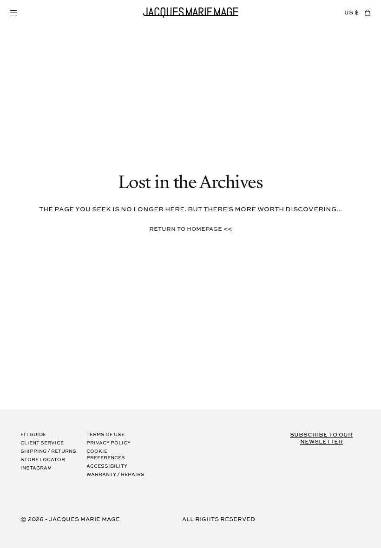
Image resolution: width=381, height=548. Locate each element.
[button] (13, 12)
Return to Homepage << (190, 229)
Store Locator (42, 460)
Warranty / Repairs (115, 474)
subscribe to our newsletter (321, 438)
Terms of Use (105, 434)
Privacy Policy (108, 443)
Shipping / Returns (48, 451)
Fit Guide (33, 434)
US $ (351, 13)
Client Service (42, 443)
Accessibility (106, 466)
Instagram (36, 468)
